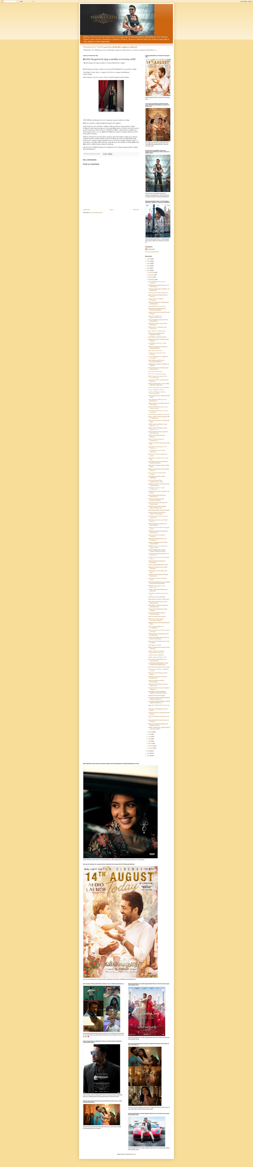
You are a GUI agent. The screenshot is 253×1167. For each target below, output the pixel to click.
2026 (148, 259)
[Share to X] (108, 154)
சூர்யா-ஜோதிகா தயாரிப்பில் (154, 645)
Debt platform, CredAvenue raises (157, 337)
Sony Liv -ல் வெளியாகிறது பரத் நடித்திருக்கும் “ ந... (156, 439)
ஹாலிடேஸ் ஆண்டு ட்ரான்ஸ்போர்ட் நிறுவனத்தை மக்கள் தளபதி (156, 651)
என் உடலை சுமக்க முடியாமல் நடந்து (156, 374)
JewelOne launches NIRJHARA (156, 597)
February (151, 746)
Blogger (134, 1154)
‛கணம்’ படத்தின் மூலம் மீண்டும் (156, 389)
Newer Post (87, 209)
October (150, 277)
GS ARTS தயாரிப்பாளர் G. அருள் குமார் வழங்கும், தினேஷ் (157, 546)
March (150, 743)
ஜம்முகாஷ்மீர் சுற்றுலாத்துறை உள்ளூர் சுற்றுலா (159, 667)
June (149, 736)
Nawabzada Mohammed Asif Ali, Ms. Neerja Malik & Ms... (158, 347)
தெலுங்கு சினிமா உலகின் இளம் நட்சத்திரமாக (155, 299)
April (149, 741)
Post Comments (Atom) (96, 212)
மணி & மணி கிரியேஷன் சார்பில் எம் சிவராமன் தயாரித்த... (156, 392)
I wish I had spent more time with (157, 616)
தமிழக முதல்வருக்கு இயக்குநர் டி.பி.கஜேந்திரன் (155, 627)
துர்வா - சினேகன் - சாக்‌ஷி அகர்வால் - (157, 331)
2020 (148, 751)
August (150, 732)
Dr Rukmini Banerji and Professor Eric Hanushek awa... (158, 368)
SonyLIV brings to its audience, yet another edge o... (157, 524)
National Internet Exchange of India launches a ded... (157, 602)
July (149, 734)
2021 (148, 270)
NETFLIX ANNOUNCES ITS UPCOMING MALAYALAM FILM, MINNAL (159, 582)
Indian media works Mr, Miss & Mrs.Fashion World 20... (156, 361)
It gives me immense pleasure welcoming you (156, 681)
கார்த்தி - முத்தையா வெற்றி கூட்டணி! (157, 657)
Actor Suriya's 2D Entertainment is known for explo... (157, 660)
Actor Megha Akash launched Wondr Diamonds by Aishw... (158, 462)
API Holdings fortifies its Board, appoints (159, 510)
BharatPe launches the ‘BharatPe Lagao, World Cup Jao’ (157, 507)
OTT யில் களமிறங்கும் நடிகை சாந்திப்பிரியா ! (159, 387)
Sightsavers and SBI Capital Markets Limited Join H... (158, 531)
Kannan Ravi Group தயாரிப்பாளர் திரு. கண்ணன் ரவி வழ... (158, 407)
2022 (148, 268)
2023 (148, 266)
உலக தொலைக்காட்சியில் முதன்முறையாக (158, 292)
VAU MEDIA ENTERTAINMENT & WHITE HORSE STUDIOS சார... (159, 698)
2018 (148, 755)
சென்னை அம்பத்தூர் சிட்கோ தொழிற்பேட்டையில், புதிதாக (155, 481)
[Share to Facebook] (109, 154)
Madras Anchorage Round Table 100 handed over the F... (158, 724)
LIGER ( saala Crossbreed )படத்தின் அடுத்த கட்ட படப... (157, 425)
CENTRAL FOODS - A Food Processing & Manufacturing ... (158, 484)
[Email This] (104, 154)
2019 (148, 753)
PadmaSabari (151, 249)
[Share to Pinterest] (111, 154)
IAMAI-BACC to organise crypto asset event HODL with (158, 606)
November (151, 275)
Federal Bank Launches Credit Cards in (158, 599)
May (149, 739)
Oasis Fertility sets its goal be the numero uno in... (157, 496)
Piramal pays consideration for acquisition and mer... (156, 334)
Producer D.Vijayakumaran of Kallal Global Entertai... (157, 543)
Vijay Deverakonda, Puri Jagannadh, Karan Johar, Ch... (158, 432)
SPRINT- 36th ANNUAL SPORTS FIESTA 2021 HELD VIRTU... (159, 728)
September (151, 279)
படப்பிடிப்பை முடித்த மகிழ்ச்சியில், (156, 655)
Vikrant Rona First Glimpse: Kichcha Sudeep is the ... (158, 684)
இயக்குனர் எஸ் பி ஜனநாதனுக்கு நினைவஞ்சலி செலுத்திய (156, 619)
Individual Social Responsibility (156, 695)
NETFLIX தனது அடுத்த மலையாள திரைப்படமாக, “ (156, 586)
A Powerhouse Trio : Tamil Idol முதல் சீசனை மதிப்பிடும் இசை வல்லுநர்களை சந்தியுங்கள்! (110, 47)
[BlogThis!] (106, 154)
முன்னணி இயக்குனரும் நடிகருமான (157, 306)
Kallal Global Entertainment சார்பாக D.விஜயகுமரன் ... (157, 539)
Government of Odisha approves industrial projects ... (157, 613)
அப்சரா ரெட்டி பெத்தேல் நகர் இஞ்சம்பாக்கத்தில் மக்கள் (155, 316)
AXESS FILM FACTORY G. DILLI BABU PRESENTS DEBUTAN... (158, 384)
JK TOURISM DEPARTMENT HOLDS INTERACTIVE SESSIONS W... (158, 663)
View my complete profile (152, 252)
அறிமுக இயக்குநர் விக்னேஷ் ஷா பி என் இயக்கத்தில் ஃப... (157, 400)
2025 (148, 261)
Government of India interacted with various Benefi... (157, 503)
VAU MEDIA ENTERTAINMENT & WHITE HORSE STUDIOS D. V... (159, 702)
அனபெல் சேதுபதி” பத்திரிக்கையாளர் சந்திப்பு (159, 414)
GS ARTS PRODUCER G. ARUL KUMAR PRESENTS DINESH (157, 550)
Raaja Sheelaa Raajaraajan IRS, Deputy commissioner (157, 309)
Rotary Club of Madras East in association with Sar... (156, 499)
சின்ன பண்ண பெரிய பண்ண (155, 350)
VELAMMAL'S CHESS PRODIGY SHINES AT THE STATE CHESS (157, 692)
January (150, 748)
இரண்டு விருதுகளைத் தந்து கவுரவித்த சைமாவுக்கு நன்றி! (157, 376)
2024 (148, 263)
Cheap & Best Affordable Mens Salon (158, 564)
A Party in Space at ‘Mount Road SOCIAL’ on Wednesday (157, 513)
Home (111, 209)
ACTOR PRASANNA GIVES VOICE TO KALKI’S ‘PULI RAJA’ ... (158, 638)
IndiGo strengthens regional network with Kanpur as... (158, 320)
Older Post (136, 209)
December (151, 272)
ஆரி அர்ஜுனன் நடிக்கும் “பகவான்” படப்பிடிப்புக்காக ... (156, 488)
